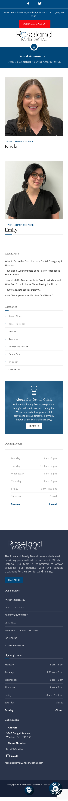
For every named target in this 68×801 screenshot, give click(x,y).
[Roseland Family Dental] (34, 35)
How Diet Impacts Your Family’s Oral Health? (29, 295)
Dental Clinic (15, 316)
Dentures (13, 339)
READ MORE (14, 580)
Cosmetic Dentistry (16, 615)
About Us (34, 426)
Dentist (12, 331)
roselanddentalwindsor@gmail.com (24, 762)
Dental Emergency (34, 24)
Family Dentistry (15, 600)
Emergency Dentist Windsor (21, 630)
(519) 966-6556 (14, 748)
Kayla (11, 146)
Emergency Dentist (18, 346)
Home (11, 62)
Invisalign (13, 361)
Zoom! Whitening (15, 646)
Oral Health (14, 369)
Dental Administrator (19, 141)
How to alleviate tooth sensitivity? (23, 289)
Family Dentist (16, 354)
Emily (11, 230)
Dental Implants (17, 323)
